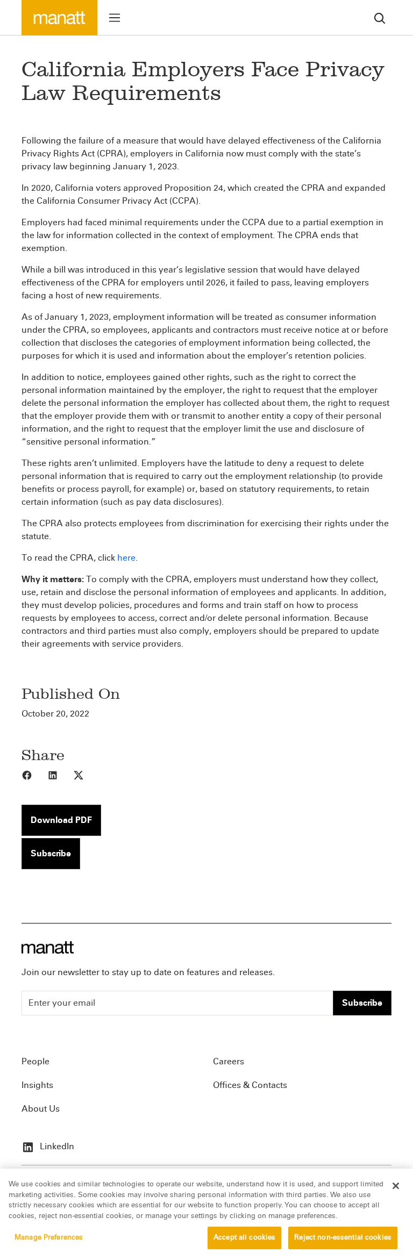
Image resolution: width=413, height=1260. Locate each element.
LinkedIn (56, 1146)
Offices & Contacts (250, 1085)
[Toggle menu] (114, 18)
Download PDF (61, 820)
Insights (37, 1085)
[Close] (396, 1186)
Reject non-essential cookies (342, 1237)
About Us (41, 1109)
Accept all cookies (244, 1237)
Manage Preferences (49, 1237)
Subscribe (51, 853)
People (35, 1061)
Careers (228, 1061)
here (126, 558)
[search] (379, 17)
